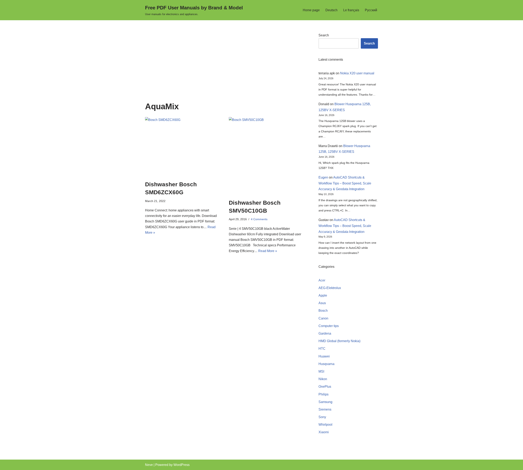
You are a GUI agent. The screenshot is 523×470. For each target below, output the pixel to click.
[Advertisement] (225, 67)
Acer (321, 280)
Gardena (324, 333)
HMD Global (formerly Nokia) (339, 341)
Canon (323, 318)
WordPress (181, 465)
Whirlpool (325, 424)
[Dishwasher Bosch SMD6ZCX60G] (184, 146)
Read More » (267, 251)
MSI (321, 371)
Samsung (325, 402)
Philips (323, 394)
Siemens (324, 409)
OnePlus (324, 386)
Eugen (323, 177)
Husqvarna (326, 364)
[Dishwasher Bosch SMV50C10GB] (267, 156)
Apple (322, 295)
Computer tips (328, 326)
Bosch (323, 310)
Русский (371, 10)
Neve (149, 465)
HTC (321, 348)
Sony (322, 417)
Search (323, 35)
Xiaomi (323, 432)
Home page (311, 10)
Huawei (324, 356)
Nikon (322, 379)
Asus (322, 303)
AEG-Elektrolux (329, 288)
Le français (351, 10)
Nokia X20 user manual (357, 73)
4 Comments (259, 219)
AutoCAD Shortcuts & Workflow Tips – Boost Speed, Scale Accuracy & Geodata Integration (344, 183)
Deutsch (331, 10)
